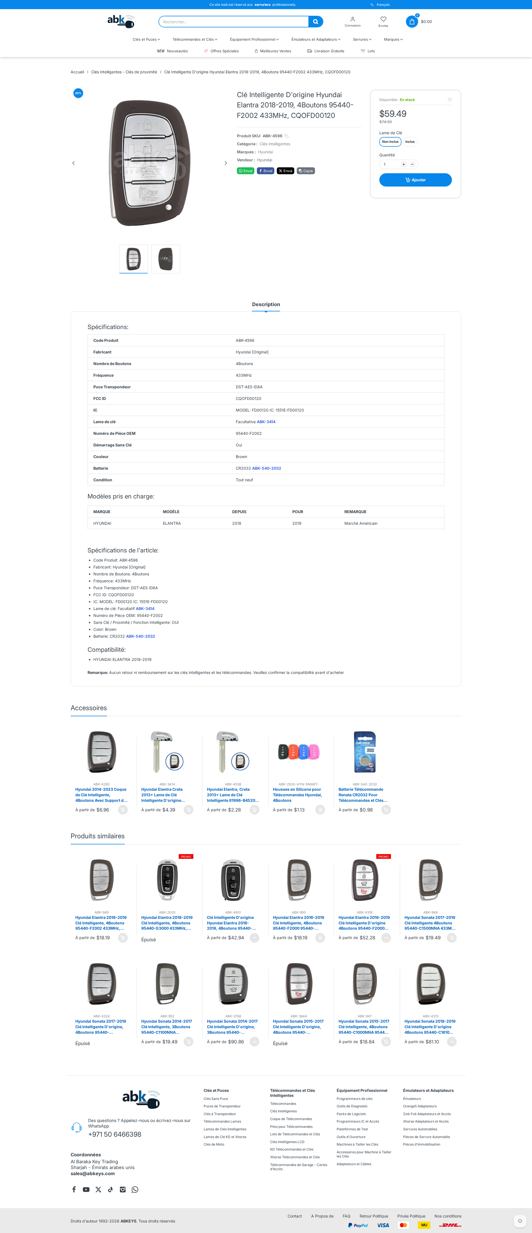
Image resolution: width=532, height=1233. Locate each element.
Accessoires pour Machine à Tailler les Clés (364, 1154)
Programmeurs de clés (354, 1099)
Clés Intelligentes (283, 1111)
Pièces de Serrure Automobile (426, 1137)
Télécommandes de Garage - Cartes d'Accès (298, 1167)
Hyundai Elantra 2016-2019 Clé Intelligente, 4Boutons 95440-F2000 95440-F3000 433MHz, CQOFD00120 (298, 923)
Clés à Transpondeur (220, 1114)
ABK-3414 (266, 422)
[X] (98, 1189)
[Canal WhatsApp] (135, 1189)
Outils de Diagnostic (352, 1106)
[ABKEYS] (121, 21)
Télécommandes (283, 1104)
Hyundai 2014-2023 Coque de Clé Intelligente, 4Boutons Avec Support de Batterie (100, 795)
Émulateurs (412, 1099)
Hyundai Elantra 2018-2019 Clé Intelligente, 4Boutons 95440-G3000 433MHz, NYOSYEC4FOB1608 (167, 923)
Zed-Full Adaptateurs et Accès (427, 1114)
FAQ (347, 1216)
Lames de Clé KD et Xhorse (225, 1137)
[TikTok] (110, 1189)
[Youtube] (86, 1189)
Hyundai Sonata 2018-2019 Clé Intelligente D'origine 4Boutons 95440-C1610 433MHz (430, 1027)
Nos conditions (447, 1216)
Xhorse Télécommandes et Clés (295, 1157)
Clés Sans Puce (216, 1099)
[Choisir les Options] (254, 938)
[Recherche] (315, 21)
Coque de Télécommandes (291, 1119)
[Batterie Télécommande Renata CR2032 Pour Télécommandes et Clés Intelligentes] (365, 752)
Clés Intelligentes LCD (287, 1142)
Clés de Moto (214, 1144)
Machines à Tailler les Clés (357, 1144)
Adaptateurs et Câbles (354, 1164)
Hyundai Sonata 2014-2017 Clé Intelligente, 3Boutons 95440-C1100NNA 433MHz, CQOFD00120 (166, 1027)
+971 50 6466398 (114, 1134)
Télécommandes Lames (222, 1122)
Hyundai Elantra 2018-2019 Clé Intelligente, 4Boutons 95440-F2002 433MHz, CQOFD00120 (101, 923)
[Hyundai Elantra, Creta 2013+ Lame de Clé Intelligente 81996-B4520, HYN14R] (233, 752)
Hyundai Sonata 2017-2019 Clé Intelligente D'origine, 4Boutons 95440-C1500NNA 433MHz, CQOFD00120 (100, 1027)
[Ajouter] (123, 810)
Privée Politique (411, 1216)
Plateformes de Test (352, 1129)
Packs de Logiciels (351, 1114)
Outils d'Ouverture (351, 1137)
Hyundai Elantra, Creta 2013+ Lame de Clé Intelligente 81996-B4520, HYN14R (232, 795)
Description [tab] (266, 304)
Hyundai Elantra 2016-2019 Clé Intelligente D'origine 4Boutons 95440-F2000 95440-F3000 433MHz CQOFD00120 (364, 923)
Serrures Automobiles (420, 1129)
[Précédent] (73, 163)
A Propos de (322, 1216)
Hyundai (265, 151)
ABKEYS (128, 1221)
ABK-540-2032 (266, 468)
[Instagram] (122, 1189)
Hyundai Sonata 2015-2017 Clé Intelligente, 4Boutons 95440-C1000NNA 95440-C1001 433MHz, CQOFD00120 (364, 1027)
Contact (295, 1216)
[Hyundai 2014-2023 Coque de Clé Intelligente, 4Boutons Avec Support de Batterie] (101, 752)
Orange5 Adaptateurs (420, 1106)
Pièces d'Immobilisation (421, 1144)
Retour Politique (374, 1216)
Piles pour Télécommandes (291, 1127)
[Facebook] (74, 1189)
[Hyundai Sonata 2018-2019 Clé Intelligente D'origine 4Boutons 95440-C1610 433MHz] (431, 984)
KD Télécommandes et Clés (291, 1149)
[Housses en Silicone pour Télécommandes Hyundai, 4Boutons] (299, 752)
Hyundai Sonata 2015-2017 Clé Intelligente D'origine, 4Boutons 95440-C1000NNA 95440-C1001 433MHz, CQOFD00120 (298, 1027)
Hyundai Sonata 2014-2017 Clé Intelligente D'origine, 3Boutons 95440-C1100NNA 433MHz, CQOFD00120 (232, 1027)
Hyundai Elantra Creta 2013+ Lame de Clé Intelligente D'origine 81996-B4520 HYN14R (162, 795)
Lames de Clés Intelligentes (225, 1129)
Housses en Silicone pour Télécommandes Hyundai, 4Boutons (297, 794)
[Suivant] (226, 163)
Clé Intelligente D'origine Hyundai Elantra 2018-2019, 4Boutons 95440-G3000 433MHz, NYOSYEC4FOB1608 (230, 923)
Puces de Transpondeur (222, 1106)
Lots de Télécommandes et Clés (295, 1134)
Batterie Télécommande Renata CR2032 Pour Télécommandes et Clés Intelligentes (361, 795)
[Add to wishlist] (450, 100)
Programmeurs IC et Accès (358, 1122)
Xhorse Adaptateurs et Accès (426, 1122)
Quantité (387, 154)
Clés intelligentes (275, 143)
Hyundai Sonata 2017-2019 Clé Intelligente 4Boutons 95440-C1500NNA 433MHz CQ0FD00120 (431, 923)
